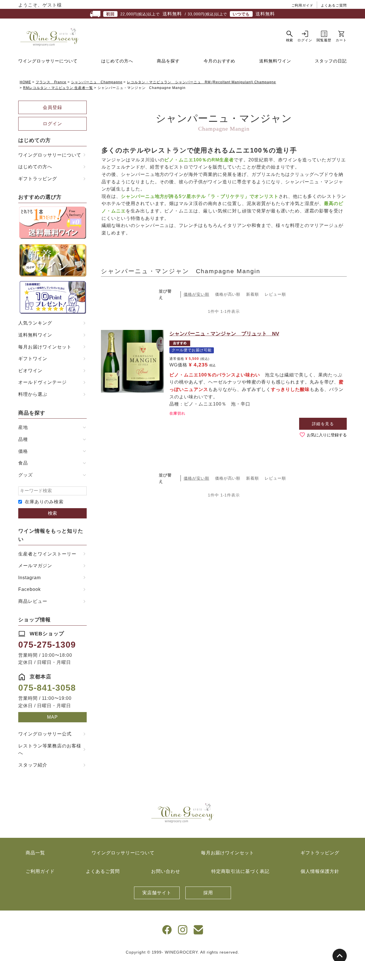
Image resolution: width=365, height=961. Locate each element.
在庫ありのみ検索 (44, 501)
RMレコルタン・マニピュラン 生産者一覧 (58, 88)
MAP (52, 717)
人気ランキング (35, 323)
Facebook (29, 589)
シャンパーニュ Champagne (96, 82)
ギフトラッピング (37, 178)
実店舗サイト (156, 892)
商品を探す (168, 60)
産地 (23, 427)
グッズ (25, 475)
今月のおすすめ (220, 60)
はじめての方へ (117, 60)
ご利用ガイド (302, 5)
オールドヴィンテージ (42, 382)
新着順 (252, 294)
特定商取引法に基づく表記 (240, 871)
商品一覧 (35, 852)
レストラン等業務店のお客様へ (49, 749)
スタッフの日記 (331, 60)
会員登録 (52, 107)
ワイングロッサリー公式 (45, 733)
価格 (23, 451)
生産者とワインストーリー (47, 554)
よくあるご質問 (334, 5)
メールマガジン (35, 565)
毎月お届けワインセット (45, 346)
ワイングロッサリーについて (47, 60)
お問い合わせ (165, 871)
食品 (23, 463)
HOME (25, 82)
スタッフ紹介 (32, 765)
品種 (23, 439)
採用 (208, 892)
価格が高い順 (228, 294)
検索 (52, 513)
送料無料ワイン (275, 60)
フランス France (51, 82)
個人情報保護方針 (320, 871)
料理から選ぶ (32, 394)
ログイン (52, 123)
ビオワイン (30, 370)
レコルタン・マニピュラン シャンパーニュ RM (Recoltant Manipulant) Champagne (201, 82)
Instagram (29, 577)
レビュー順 (275, 294)
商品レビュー (32, 601)
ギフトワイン (32, 358)
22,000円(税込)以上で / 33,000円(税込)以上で (190, 13)
